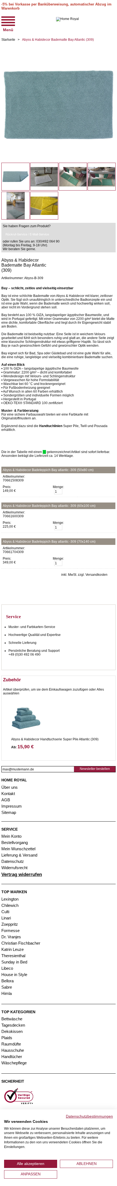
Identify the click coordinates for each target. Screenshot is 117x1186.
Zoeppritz (9, 924)
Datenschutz (12, 861)
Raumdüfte (11, 1044)
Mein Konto (11, 836)
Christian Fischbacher (20, 943)
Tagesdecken (13, 1025)
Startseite (8, 40)
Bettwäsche (11, 1018)
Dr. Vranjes (11, 936)
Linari (6, 918)
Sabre (6, 987)
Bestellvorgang (14, 842)
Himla (6, 993)
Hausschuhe (12, 1050)
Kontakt (8, 793)
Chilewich (10, 905)
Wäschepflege (14, 1063)
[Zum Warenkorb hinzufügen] (110, 492)
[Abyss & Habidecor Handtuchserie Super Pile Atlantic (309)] (26, 716)
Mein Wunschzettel (18, 848)
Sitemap (8, 812)
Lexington (10, 899)
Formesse (10, 930)
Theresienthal (13, 955)
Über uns (9, 787)
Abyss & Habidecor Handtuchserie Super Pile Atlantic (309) (54, 739)
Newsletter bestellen (95, 769)
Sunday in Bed (14, 962)
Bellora (8, 980)
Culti (5, 911)
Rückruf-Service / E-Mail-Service (27, 234)
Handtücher (11, 1056)
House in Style (14, 974)
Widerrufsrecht (14, 867)
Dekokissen (12, 1031)
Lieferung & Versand (19, 855)
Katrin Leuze (12, 949)
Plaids (6, 1037)
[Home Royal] (67, 23)
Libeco (7, 968)
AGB (5, 800)
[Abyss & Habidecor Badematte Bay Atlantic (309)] (58, 49)
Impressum (11, 806)
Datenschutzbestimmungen (89, 1116)
